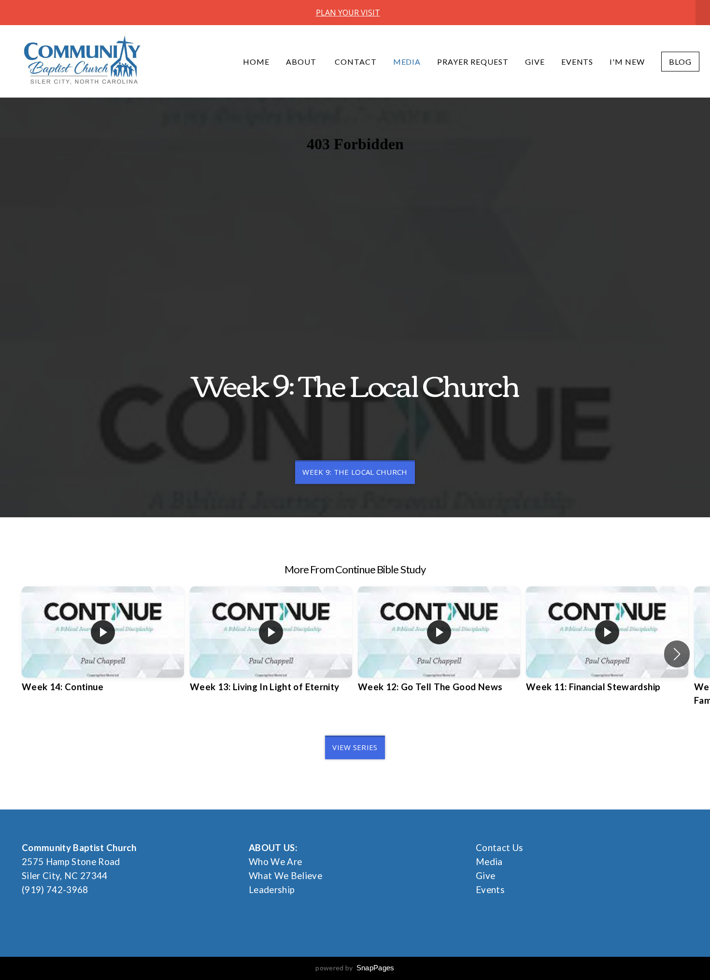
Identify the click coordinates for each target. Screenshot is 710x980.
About (302, 61)
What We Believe (285, 875)
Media (407, 61)
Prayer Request (472, 61)
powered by (354, 968)
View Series (354, 747)
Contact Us (499, 847)
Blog (680, 61)
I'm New (627, 61)
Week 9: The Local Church (354, 472)
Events (577, 61)
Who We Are (275, 861)
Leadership (272, 889)
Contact (356, 61)
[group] (103, 647)
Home (256, 61)
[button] (676, 654)
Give (535, 61)
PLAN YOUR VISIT (348, 12)
